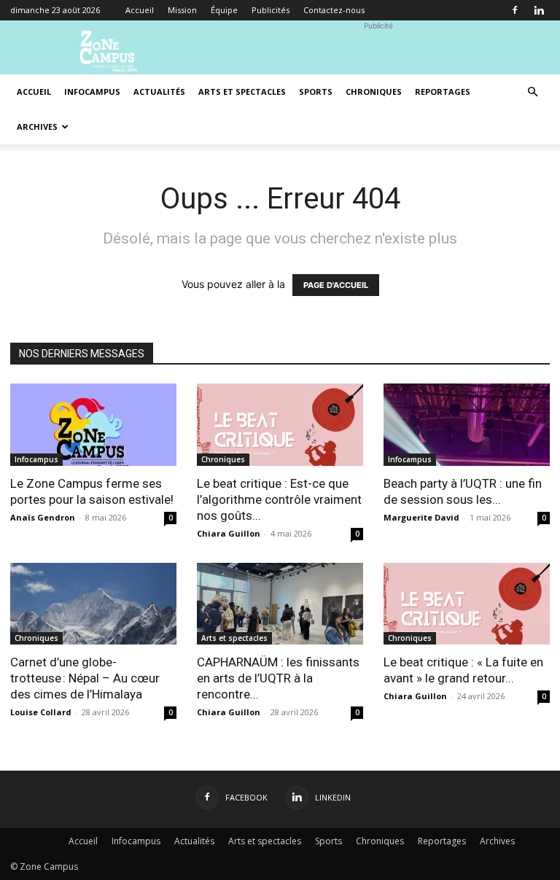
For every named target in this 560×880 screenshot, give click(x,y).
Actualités (159, 91)
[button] (532, 92)
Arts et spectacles (242, 91)
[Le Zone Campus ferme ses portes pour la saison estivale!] (93, 424)
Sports (315, 91)
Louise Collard (40, 711)
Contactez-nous (334, 9)
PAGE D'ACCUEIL (335, 285)
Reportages (442, 91)
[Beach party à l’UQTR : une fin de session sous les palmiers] (467, 424)
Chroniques (374, 91)
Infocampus (92, 91)
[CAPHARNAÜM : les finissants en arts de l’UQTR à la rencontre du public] (280, 604)
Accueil (139, 9)
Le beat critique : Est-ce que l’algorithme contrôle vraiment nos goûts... (279, 499)
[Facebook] (515, 10)
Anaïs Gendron (42, 517)
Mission (182, 9)
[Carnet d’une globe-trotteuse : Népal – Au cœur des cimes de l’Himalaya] (93, 604)
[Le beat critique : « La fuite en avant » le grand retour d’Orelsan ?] (467, 604)
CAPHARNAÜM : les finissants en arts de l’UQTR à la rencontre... (278, 678)
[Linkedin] (539, 10)
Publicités (270, 9)
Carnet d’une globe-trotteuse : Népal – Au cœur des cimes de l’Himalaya (85, 678)
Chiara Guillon (228, 533)
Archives (37, 126)
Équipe (224, 9)
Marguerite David (421, 517)
